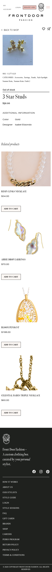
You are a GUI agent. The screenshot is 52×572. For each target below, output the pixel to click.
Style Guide (9, 498)
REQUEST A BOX (29, 7)
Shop (5, 529)
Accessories (19, 77)
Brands (7, 524)
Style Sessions (11, 508)
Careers (7, 534)
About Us (8, 487)
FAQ (4, 513)
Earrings (27, 77)
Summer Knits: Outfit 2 (22, 81)
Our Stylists (10, 492)
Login (18, 7)
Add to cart (11, 209)
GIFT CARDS (8, 518)
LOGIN (6, 503)
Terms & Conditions (14, 555)
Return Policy (11, 545)
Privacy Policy (11, 550)
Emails (33, 77)
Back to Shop (11, 30)
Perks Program (11, 539)
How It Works (10, 482)
